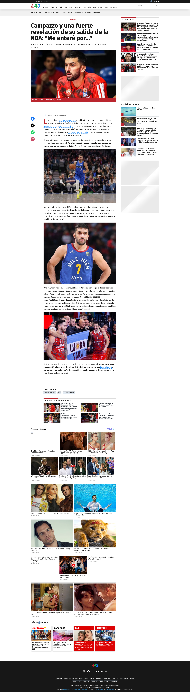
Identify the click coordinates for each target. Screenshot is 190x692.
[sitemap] (106, 672)
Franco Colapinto (75, 13)
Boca (64, 13)
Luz (117, 678)
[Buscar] (157, 6)
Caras (65, 678)
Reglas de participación (110, 681)
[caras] (84, 628)
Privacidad (94, 681)
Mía (121, 678)
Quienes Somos (77, 681)
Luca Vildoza (106, 367)
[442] (95, 665)
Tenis (71, 7)
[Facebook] (88, 671)
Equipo (101, 681)
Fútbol (45, 7)
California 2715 (67, 689)
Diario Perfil (59, 678)
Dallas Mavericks (66, 126)
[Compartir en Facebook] (33, 119)
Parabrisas (99, 678)
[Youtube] (97, 672)
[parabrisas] (105, 628)
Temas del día (35, 13)
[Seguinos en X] (93, 671)
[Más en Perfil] (43, 622)
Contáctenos (86, 681)
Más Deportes (111, 7)
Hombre (86, 678)
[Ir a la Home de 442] (35, 8)
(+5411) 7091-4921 (99, 689)
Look (113, 678)
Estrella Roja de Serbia (78, 132)
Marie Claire (78, 678)
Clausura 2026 (48, 13)
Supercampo (107, 678)
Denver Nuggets (50, 126)
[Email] (33, 139)
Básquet (63, 7)
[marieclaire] (63, 628)
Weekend (92, 678)
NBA (59, 393)
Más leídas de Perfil (130, 104)
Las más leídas (128, 19)
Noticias (71, 678)
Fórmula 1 (54, 7)
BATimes (132, 678)
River (58, 13)
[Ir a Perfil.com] (154, 2)
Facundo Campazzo (67, 120)
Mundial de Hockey (92, 13)
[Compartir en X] (33, 125)
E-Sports (78, 7)
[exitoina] (41, 628)
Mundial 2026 (98, 7)
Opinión (87, 7)
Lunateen (126, 678)
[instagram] (84, 671)
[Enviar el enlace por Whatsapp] (33, 132)
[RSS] (102, 672)
